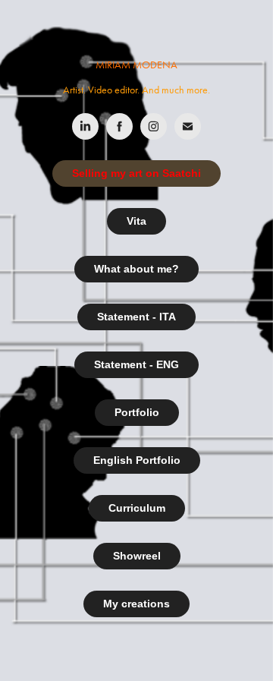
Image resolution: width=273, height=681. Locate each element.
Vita (136, 221)
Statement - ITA (136, 317)
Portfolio (137, 412)
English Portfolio (136, 460)
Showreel (137, 556)
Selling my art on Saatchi (136, 173)
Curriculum (136, 508)
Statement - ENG (136, 364)
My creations (136, 603)
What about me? (136, 269)
